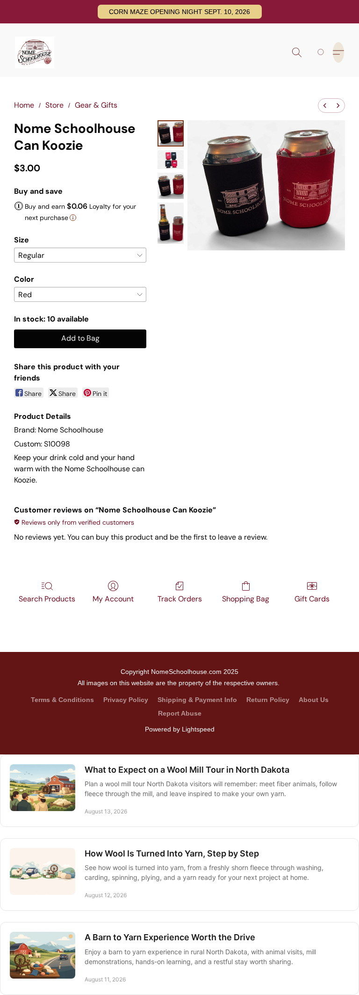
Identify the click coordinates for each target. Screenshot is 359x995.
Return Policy (267, 699)
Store (54, 105)
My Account (113, 599)
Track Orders (180, 599)
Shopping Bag (245, 599)
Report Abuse (179, 713)
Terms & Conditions (62, 699)
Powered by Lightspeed (180, 729)
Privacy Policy (125, 699)
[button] (180, 12)
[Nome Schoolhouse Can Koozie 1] (171, 159)
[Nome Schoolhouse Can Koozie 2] (171, 186)
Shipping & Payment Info (197, 699)
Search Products (47, 599)
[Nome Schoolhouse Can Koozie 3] (171, 223)
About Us (314, 699)
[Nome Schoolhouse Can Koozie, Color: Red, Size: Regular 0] (171, 133)
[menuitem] (324, 105)
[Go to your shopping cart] (322, 52)
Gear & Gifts (96, 105)
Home (24, 105)
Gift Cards (312, 599)
